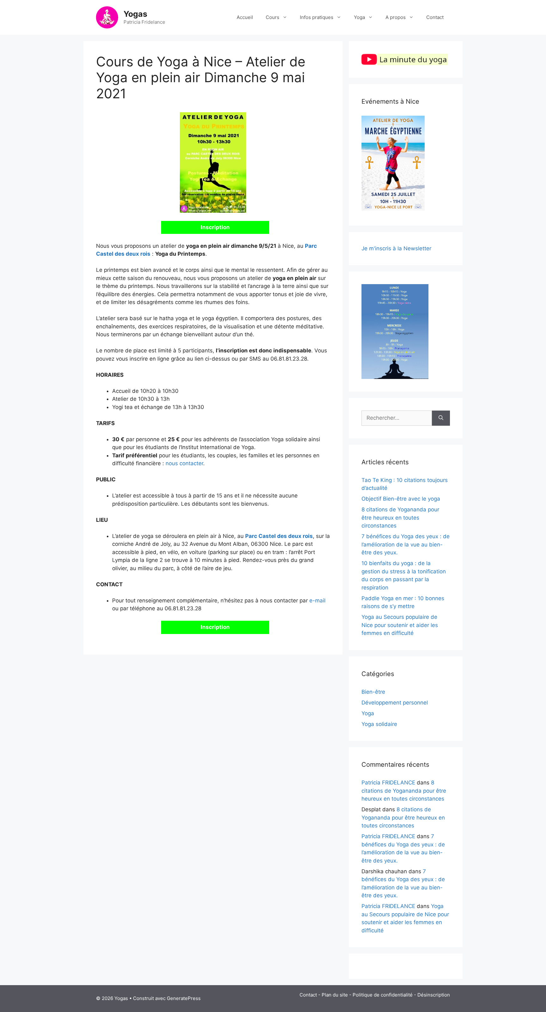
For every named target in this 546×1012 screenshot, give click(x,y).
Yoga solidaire (379, 724)
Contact (435, 17)
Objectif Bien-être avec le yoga (400, 499)
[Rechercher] (441, 418)
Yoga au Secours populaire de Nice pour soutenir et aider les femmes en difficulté (399, 625)
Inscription (215, 227)
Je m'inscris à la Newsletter (396, 248)
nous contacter (184, 463)
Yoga (359, 17)
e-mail (317, 600)
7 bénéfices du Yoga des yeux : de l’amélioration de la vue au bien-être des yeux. (405, 544)
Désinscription (433, 995)
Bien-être (373, 692)
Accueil (245, 17)
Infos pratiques (316, 17)
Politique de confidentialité (383, 995)
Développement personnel (394, 702)
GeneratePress (184, 998)
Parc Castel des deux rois (279, 536)
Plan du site (335, 995)
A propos (395, 17)
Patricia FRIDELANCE (388, 782)
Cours (272, 17)
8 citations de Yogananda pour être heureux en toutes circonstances (400, 517)
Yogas (135, 14)
